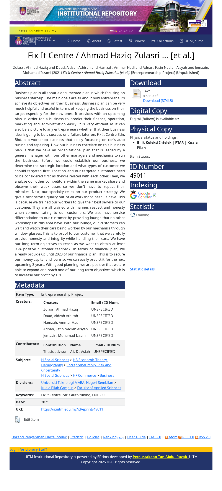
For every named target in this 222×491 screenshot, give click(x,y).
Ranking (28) (113, 437)
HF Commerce (84, 375)
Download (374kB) (158, 100)
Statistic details (142, 269)
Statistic (76, 437)
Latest (117, 41)
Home (75, 41)
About (96, 41)
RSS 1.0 (187, 437)
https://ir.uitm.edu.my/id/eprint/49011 (72, 409)
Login (28, 449)
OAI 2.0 (155, 437)
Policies (93, 437)
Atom (173, 437)
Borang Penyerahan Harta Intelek (39, 437)
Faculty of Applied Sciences (99, 387)
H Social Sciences (55, 359)
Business (107, 375)
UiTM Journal (194, 41)
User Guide (136, 437)
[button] (17, 419)
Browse (139, 41)
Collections (164, 41)
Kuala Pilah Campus (57, 387)
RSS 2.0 (204, 437)
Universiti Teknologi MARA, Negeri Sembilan (77, 382)
